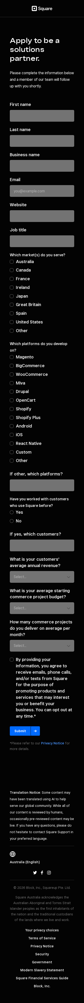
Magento (25, 356)
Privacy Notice (52, 743)
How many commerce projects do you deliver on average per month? (41, 628)
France (23, 278)
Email (15, 179)
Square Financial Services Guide (42, 978)
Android (24, 425)
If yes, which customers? (35, 533)
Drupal (22, 391)
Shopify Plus (28, 417)
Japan (22, 296)
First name (20, 104)
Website (18, 204)
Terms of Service (42, 938)
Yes (19, 512)
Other (22, 330)
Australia (25, 261)
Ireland (23, 287)
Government (42, 962)
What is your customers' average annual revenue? (35, 562)
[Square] (42, 8)
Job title (18, 229)
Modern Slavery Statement (42, 970)
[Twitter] (35, 872)
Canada (23, 269)
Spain (21, 313)
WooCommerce (32, 374)
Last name (20, 129)
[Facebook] (42, 872)
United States (29, 321)
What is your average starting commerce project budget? (40, 593)
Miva (20, 382)
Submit (20, 731)
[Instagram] (49, 872)
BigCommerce (30, 365)
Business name (25, 154)
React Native (29, 443)
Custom (24, 452)
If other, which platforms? (36, 473)
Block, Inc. (42, 986)
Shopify (23, 408)
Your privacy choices (42, 930)
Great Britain (28, 304)
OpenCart (25, 400)
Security (42, 954)
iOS (19, 434)
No (18, 520)
